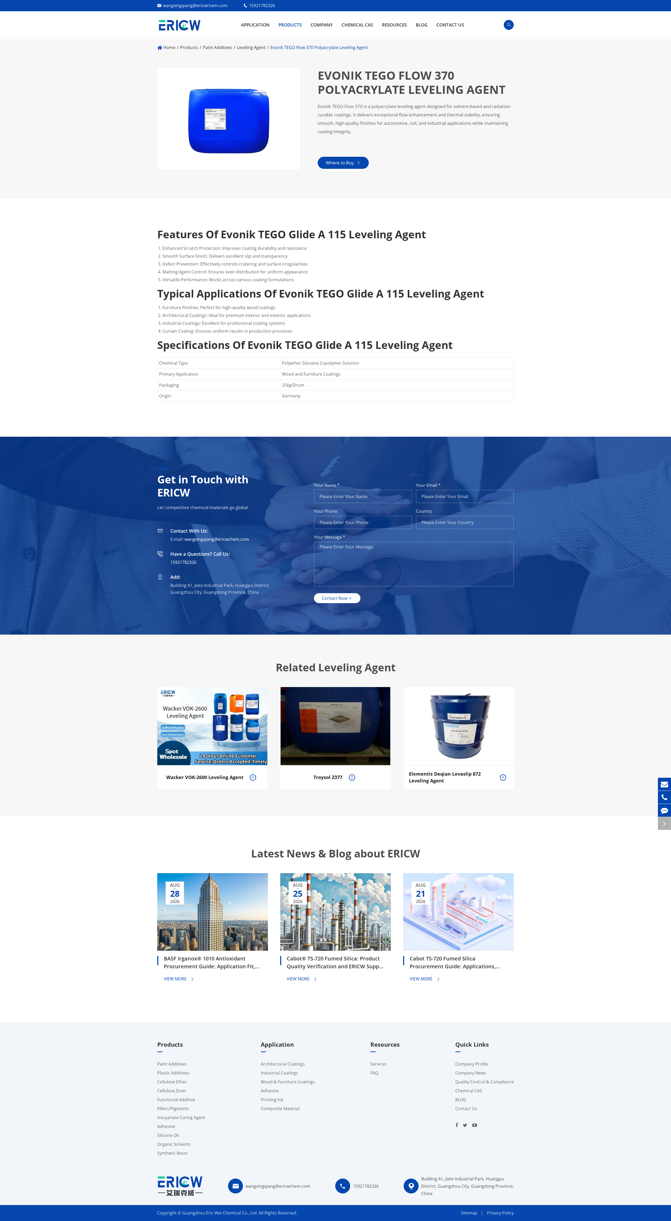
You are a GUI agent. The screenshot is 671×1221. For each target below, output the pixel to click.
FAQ (374, 1073)
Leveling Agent (251, 47)
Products (290, 25)
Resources (394, 25)
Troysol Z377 (327, 777)
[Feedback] (664, 810)
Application (255, 25)
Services (378, 1064)
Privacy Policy (500, 1213)
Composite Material (280, 1108)
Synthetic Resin (172, 1153)
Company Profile (471, 1064)
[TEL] (664, 797)
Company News (470, 1073)
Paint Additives (217, 47)
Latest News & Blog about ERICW (335, 853)
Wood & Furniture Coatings (288, 1082)
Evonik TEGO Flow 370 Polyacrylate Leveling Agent (319, 47)
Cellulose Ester (171, 1091)
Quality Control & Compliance (484, 1082)
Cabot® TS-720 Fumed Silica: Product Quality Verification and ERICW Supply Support (335, 963)
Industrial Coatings (279, 1073)
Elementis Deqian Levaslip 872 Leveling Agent (445, 777)
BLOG (422, 25)
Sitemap (469, 1213)
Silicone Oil (168, 1135)
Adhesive (166, 1126)
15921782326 (262, 5)
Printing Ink (272, 1100)
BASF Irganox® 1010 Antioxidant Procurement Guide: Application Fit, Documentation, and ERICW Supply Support (209, 963)
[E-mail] (664, 784)
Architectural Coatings (283, 1064)
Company (322, 25)
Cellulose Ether (172, 1082)
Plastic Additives (173, 1073)
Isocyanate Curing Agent (181, 1117)
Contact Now (337, 598)
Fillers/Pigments (173, 1108)
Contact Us (450, 25)
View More (179, 979)
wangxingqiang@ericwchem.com (195, 5)
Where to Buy (343, 163)
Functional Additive (176, 1100)
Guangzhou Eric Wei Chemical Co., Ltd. (220, 1213)
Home (169, 47)
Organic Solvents (174, 1144)
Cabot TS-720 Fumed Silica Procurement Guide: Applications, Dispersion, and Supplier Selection (453, 963)
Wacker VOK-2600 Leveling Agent (204, 777)
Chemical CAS (357, 25)
